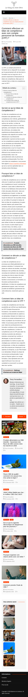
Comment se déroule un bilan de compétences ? (14, 98)
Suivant (21, 416)
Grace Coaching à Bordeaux (17, 163)
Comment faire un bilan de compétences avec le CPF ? (12, 101)
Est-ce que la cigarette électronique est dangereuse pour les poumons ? (13, 524)
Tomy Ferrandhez (7, 41)
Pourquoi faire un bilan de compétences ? (12, 94)
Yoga (11, 519)
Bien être (5, 43)
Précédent (7, 416)
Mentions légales (6, 681)
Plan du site (5, 684)
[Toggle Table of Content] (23, 88)
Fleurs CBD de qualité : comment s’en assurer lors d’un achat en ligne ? (12, 476)
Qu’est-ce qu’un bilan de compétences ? (10, 91)
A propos (4, 677)
